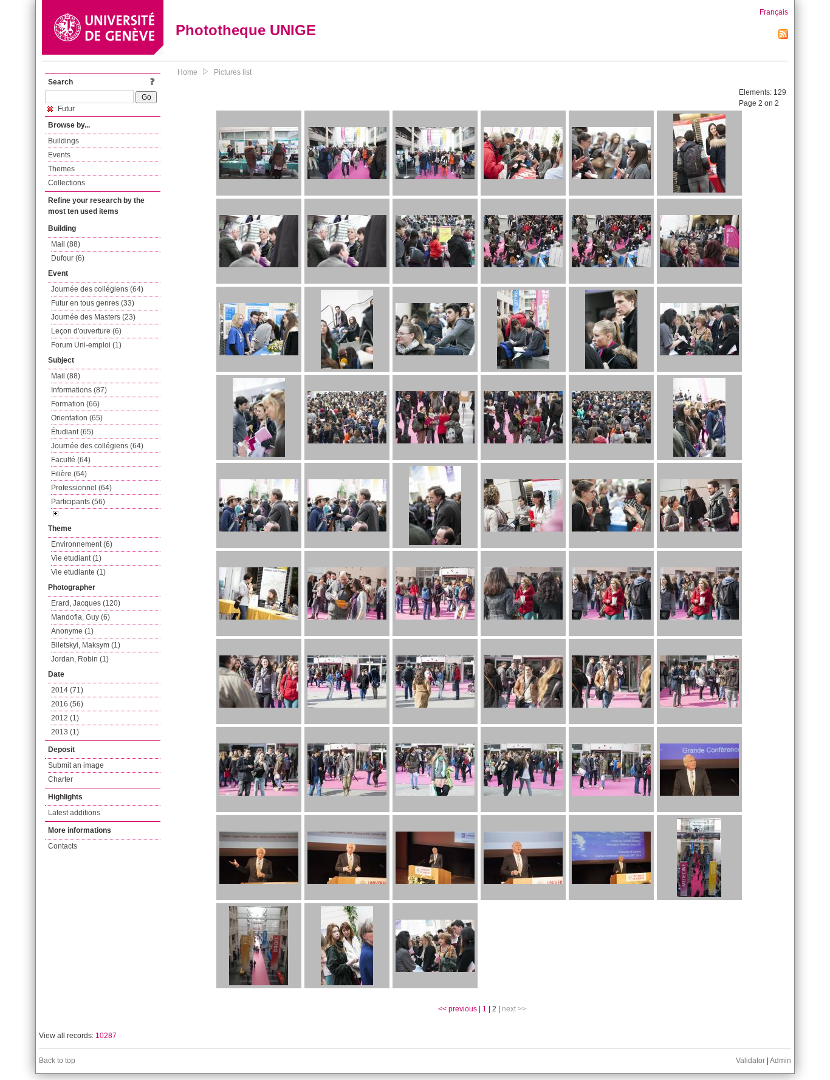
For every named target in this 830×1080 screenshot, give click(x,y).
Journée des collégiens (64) (97, 289)
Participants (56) (78, 501)
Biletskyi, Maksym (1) (85, 645)
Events (59, 155)
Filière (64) (69, 474)
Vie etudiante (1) (78, 572)
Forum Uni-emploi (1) (86, 345)
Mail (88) (65, 244)
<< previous (457, 1009)
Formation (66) (75, 404)
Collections (66, 183)
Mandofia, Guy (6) (80, 617)
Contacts (62, 846)
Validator (750, 1060)
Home (187, 72)
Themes (61, 169)
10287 (106, 1035)
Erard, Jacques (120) (85, 603)
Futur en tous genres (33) (92, 303)
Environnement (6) (81, 544)
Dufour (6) (67, 258)
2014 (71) (67, 690)
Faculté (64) (71, 460)
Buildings (63, 141)
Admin (780, 1060)
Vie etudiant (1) (76, 558)
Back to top (57, 1060)
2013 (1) (65, 732)
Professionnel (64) (81, 488)
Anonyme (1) (72, 631)
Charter (60, 779)
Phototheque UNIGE (246, 30)
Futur (65, 108)
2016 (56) (67, 704)
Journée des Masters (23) (93, 317)
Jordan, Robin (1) (80, 659)
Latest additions (74, 812)
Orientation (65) (77, 418)
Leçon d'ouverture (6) (86, 331)
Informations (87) (79, 390)
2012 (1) (65, 718)
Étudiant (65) (72, 432)
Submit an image (76, 765)
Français (774, 12)
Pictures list (233, 72)
